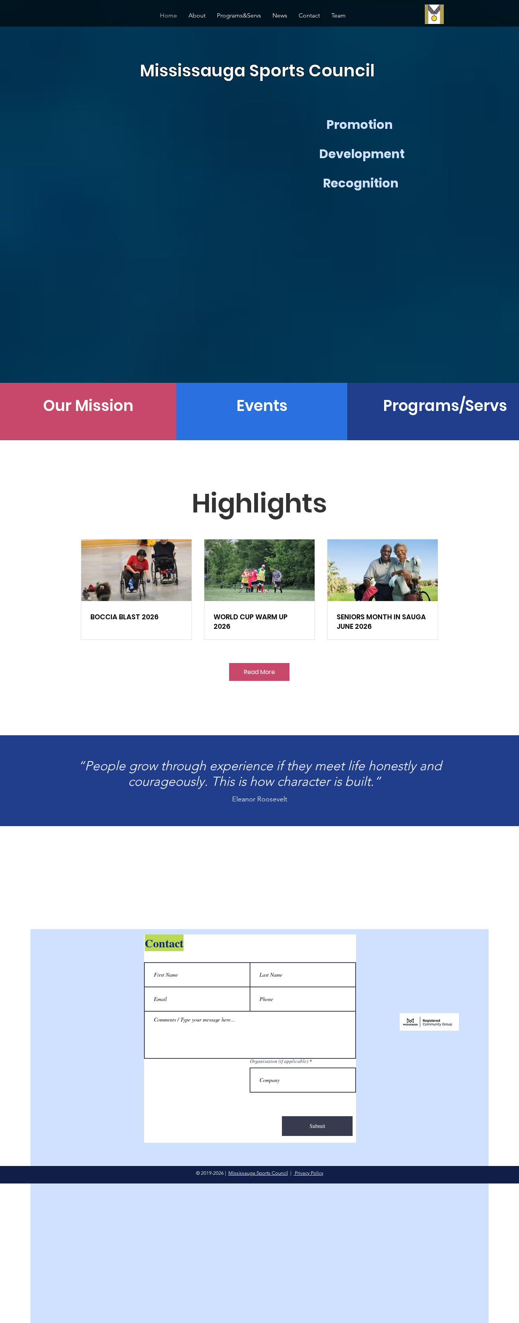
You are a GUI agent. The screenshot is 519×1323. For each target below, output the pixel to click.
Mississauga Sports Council (258, 1173)
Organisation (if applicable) (279, 1061)
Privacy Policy (308, 1173)
